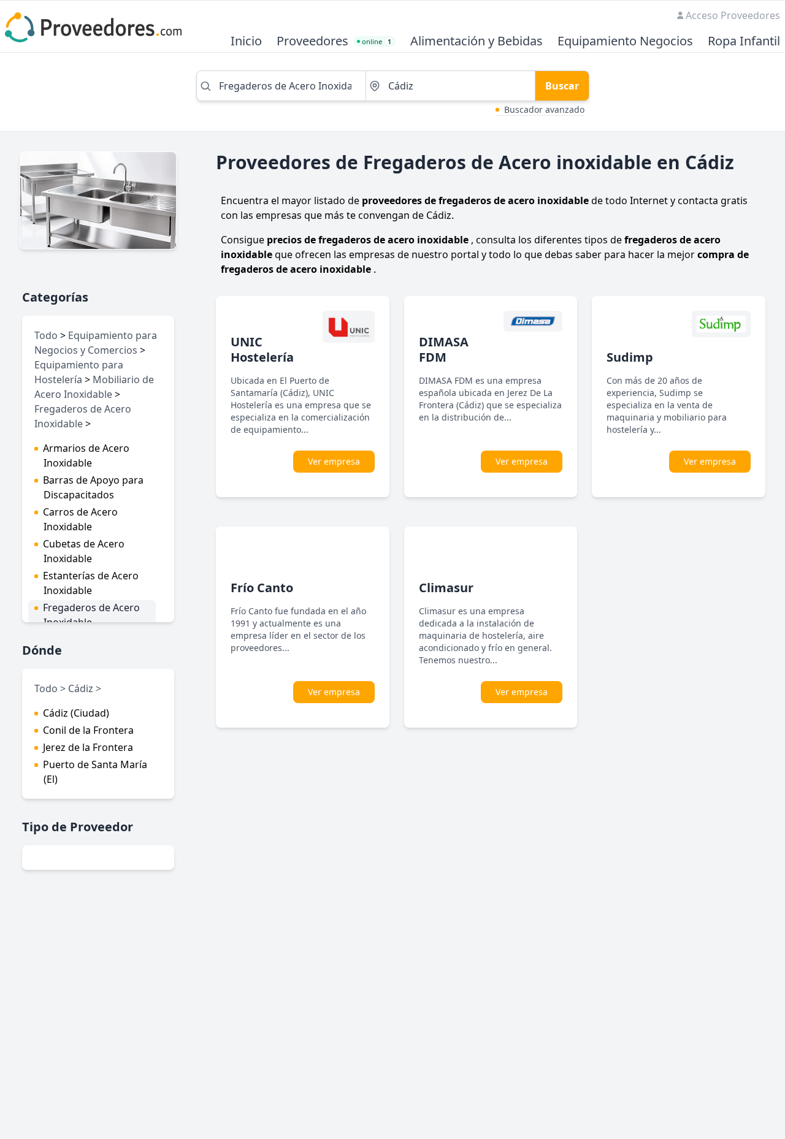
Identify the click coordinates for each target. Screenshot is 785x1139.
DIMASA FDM (444, 349)
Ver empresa (334, 461)
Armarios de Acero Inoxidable (86, 455)
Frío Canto (262, 587)
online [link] (376, 41)
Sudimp (630, 357)
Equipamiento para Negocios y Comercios (95, 343)
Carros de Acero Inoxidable (80, 519)
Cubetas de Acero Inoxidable (83, 551)
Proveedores (312, 41)
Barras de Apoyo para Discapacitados (93, 487)
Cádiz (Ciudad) (76, 713)
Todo (46, 335)
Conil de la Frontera (88, 730)
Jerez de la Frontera (88, 747)
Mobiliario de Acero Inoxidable (94, 387)
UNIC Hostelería (262, 349)
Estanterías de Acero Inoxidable (91, 583)
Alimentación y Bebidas (476, 41)
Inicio (246, 41)
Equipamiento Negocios (625, 41)
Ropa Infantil (744, 41)
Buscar (562, 86)
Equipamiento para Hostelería (78, 372)
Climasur (446, 587)
